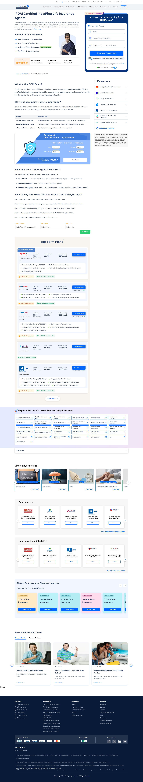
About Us (103, 704)
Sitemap (102, 707)
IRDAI (16, 750)
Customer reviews (77, 707)
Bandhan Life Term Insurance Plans (114, 517)
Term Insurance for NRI (78, 417)
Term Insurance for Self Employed (23, 432)
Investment (20, 712)
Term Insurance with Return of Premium (41, 422)
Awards (74, 712)
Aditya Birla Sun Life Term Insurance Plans (28, 517)
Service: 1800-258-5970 (95, 2)
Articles (74, 704)
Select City (68, 223)
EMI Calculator (95, 437)
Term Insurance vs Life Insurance (78, 422)
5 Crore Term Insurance (23, 427)
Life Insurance (25, 73)
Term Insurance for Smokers (77, 432)
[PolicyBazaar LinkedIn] (119, 741)
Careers (102, 710)
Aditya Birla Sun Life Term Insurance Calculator (28, 556)
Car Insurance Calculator (51, 729)
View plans (27, 609)
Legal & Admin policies (107, 712)
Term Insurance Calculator (114, 417)
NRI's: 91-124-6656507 (79, 2)
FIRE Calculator (76, 437)
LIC (110, 437)
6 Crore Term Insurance (110, 600)
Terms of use (105, 64)
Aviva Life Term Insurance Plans (50, 517)
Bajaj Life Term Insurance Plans (93, 517)
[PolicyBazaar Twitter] (114, 741)
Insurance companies (78, 710)
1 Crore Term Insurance (23, 417)
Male (92, 26)
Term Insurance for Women (59, 417)
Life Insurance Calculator (113, 422)
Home (17, 73)
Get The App (67, 2)
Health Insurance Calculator (52, 723)
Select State (44, 223)
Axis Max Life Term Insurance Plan (71, 517)
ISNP (101, 715)
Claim (57, 2)
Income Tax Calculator (50, 710)
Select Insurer (19, 223)
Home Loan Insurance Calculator (60, 437)
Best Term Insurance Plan (41, 417)
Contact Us (124, 2)
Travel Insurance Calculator (51, 726)
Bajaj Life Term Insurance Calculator (71, 556)
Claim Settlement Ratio (41, 432)
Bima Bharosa (23, 750)
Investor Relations (105, 723)
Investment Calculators (53, 704)
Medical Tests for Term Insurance (116, 427)
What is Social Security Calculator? (30, 671)
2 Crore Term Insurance (41, 427)
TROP (71, 486)
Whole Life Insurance (59, 422)
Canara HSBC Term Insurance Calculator (114, 556)
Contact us (103, 718)
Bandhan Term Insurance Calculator (93, 556)
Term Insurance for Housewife (59, 427)
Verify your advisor (106, 720)
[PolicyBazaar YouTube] (125, 741)
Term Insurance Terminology (95, 427)
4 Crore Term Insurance (67, 600)
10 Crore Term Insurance (58, 432)
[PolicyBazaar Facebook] (109, 741)
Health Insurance (22, 715)
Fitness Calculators (52, 707)
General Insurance (23, 704)
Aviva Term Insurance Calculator (50, 556)
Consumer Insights (77, 715)
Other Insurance (22, 718)
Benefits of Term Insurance (77, 427)
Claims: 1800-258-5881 (112, 2)
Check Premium (79, 255)
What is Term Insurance (97, 422)
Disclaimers (20, 450)
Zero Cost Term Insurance (114, 432)
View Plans (75, 160)
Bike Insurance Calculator (51, 731)
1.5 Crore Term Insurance (95, 432)
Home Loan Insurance (41, 437)
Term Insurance (95, 417)
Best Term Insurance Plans (115, 532)
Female (101, 26)
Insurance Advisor (22, 437)
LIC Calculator (21, 441)
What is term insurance (115, 570)
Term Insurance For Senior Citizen (107, 486)
